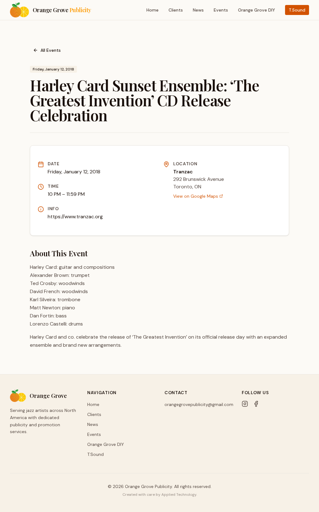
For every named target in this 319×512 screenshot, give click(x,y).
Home (152, 10)
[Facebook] (256, 404)
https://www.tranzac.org (75, 216)
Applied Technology (178, 494)
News (198, 10)
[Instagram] (245, 404)
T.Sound (297, 10)
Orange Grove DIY (256, 10)
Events (221, 10)
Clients (176, 10)
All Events (50, 50)
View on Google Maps (195, 196)
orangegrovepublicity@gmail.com (198, 404)
